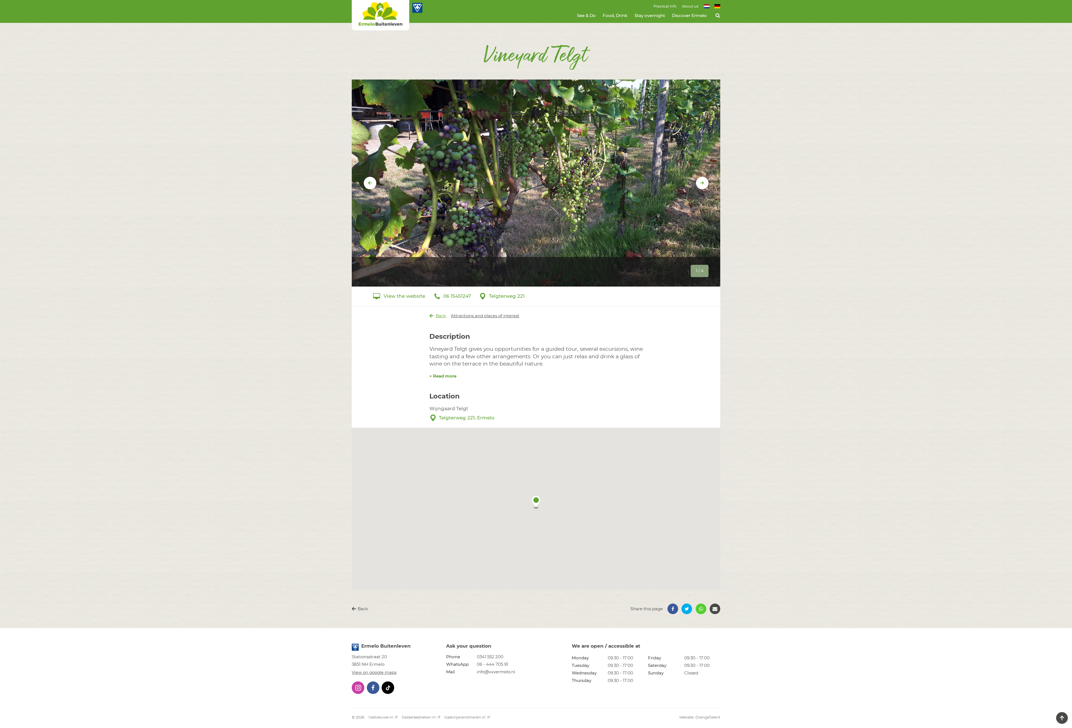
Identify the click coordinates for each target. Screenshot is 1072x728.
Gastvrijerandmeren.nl (465, 717)
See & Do (586, 16)
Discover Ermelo (689, 16)
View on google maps (374, 673)
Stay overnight (650, 16)
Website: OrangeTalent (699, 717)
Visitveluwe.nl (381, 717)
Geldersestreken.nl (419, 717)
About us (690, 6)
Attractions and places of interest (485, 316)
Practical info (665, 6)
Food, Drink (615, 16)
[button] (536, 502)
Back (441, 316)
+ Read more (442, 376)
